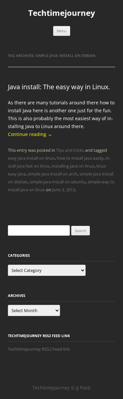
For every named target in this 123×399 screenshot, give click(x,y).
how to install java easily (80, 158)
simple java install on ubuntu (58, 182)
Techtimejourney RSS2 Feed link (39, 349)
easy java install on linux (31, 158)
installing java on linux (72, 166)
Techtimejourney (61, 13)
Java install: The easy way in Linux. (59, 86)
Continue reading (30, 134)
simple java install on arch (52, 174)
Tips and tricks (70, 150)
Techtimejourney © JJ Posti (61, 388)
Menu (62, 30)
